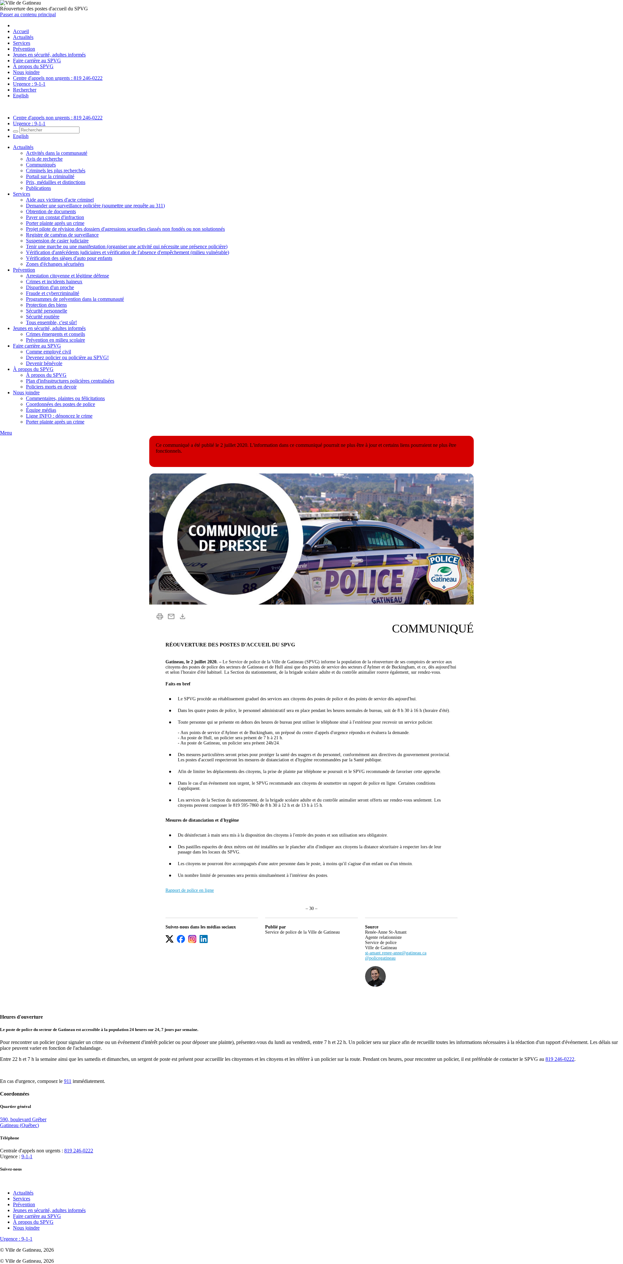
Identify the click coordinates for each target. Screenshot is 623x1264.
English (21, 95)
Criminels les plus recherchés (55, 170)
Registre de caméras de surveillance (62, 235)
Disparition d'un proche (50, 287)
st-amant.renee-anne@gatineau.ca (395, 953)
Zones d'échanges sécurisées (55, 264)
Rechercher (24, 89)
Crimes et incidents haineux (54, 281)
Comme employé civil (48, 351)
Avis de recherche (44, 159)
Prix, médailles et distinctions (55, 182)
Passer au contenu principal (28, 14)
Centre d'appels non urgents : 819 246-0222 (58, 78)
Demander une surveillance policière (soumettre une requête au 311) (95, 205)
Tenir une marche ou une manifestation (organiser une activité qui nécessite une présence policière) (126, 246)
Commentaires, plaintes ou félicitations (65, 398)
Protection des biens (46, 305)
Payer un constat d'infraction (55, 217)
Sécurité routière (42, 316)
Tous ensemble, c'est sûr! (51, 322)
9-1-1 (26, 1156)
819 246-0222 (559, 1059)
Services (21, 43)
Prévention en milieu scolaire (55, 340)
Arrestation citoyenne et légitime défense (67, 275)
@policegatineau (380, 958)
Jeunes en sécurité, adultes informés (49, 54)
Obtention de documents (51, 211)
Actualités (23, 37)
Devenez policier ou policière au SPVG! (67, 357)
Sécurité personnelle (46, 310)
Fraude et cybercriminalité (52, 293)
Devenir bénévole (44, 363)
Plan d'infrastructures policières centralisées (70, 381)
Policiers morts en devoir (51, 386)
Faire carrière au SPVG (37, 60)
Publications (38, 188)
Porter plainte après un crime (55, 223)
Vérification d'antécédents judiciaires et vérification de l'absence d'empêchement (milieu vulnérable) (127, 252)
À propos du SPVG (33, 66)
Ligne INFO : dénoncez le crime (59, 416)
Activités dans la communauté (56, 153)
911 (67, 1081)
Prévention (24, 49)
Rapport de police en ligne (189, 890)
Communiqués (41, 164)
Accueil (21, 31)
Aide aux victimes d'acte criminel (60, 199)
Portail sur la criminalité (50, 176)
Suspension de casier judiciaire (57, 240)
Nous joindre (26, 72)
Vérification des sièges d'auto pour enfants (69, 258)
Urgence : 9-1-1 (29, 84)
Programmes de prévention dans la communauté (75, 299)
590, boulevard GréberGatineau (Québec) (23, 1122)
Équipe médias (41, 410)
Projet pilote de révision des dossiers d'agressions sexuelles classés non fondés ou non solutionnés (125, 229)
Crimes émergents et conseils (55, 334)
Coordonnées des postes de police (60, 404)
